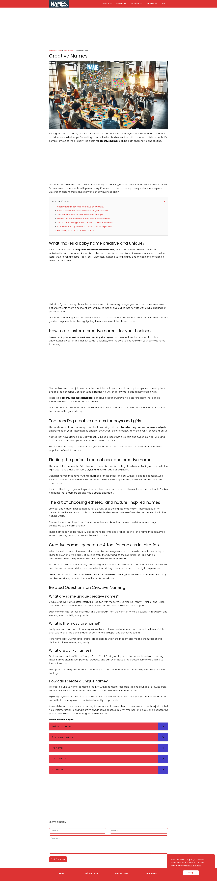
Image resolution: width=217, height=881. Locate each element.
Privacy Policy (91, 873)
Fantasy (150, 3)
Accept (190, 872)
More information (193, 865)
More (163, 3)
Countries (134, 3)
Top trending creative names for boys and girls (80, 214)
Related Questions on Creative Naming (76, 230)
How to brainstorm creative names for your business (82, 210)
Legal (61, 873)
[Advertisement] (108, 28)
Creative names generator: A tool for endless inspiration (84, 226)
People (105, 3)
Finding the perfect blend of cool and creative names (83, 218)
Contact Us (151, 873)
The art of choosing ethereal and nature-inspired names (85, 222)
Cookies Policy (121, 873)
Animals (119, 3)
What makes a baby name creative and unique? (80, 206)
